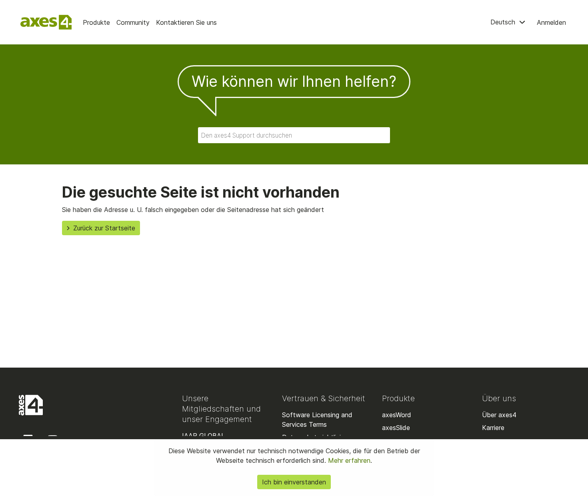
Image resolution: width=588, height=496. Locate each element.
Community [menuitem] (133, 22)
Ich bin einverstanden (294, 482)
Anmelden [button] (551, 22)
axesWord (396, 415)
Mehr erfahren (348, 460)
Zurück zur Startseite (104, 228)
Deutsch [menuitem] (503, 22)
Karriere (493, 428)
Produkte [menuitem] (96, 22)
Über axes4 (499, 415)
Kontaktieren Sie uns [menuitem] (186, 22)
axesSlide (396, 428)
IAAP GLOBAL (203, 436)
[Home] (46, 22)
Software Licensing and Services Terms (317, 419)
